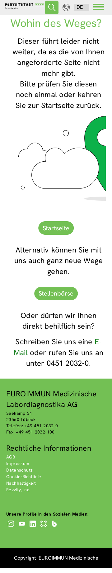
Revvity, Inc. (18, 489)
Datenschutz (19, 470)
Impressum (18, 463)
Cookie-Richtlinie (23, 476)
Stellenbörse (56, 293)
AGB (10, 457)
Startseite (56, 228)
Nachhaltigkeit (21, 483)
